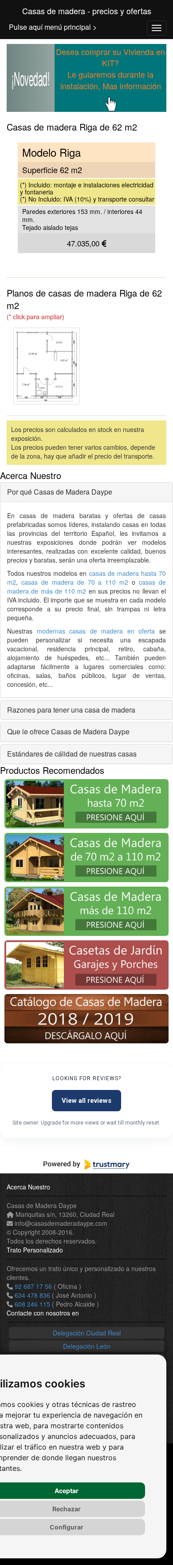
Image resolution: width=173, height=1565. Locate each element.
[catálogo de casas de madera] (86, 1019)
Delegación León (86, 1346)
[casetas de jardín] (86, 965)
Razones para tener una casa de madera (71, 710)
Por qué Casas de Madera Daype (59, 492)
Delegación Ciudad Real (87, 1332)
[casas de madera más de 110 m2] (86, 911)
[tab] (86, 492)
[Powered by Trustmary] (86, 1164)
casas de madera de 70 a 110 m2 (74, 582)
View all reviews (86, 1101)
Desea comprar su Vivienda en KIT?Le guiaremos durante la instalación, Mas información (110, 68)
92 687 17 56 (33, 1286)
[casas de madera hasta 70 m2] (86, 804)
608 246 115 (32, 1304)
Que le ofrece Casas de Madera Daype (68, 731)
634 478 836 (32, 1295)
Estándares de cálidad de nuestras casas (72, 754)
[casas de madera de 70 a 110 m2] (86, 857)
